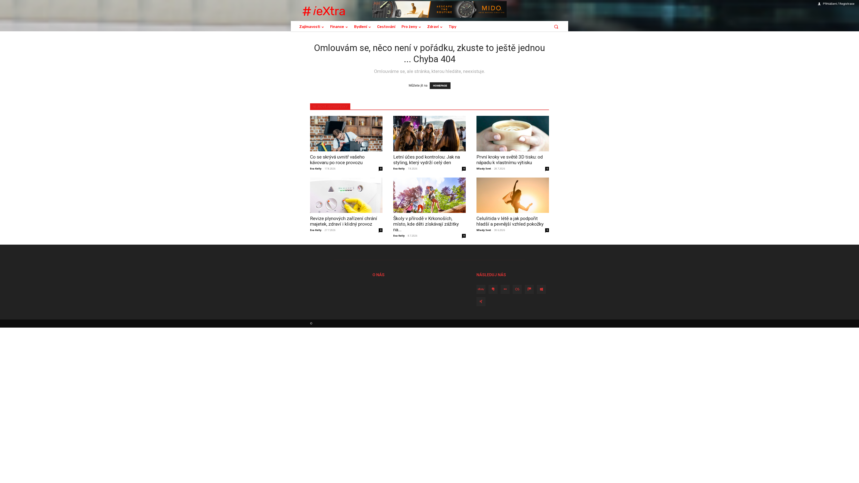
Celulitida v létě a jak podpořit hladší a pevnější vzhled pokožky (510, 221)
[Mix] (529, 289)
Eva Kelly (315, 168)
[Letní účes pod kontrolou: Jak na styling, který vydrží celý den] (429, 133)
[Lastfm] (517, 289)
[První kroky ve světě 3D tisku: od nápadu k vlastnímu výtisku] (512, 133)
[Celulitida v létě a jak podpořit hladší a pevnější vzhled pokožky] (512, 195)
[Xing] (480, 301)
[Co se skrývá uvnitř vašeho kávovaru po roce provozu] (346, 133)
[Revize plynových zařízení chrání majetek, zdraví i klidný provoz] (346, 195)
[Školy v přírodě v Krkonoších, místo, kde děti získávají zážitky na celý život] (429, 195)
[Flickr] (505, 289)
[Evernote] (493, 289)
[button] (556, 26)
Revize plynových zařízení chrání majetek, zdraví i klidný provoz (343, 221)
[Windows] (541, 289)
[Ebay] (480, 289)
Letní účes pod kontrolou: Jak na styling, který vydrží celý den (426, 159)
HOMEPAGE (440, 85)
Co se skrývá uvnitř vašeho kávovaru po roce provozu (337, 159)
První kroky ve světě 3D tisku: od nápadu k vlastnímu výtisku (509, 159)
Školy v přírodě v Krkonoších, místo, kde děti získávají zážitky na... (426, 224)
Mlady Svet (483, 168)
